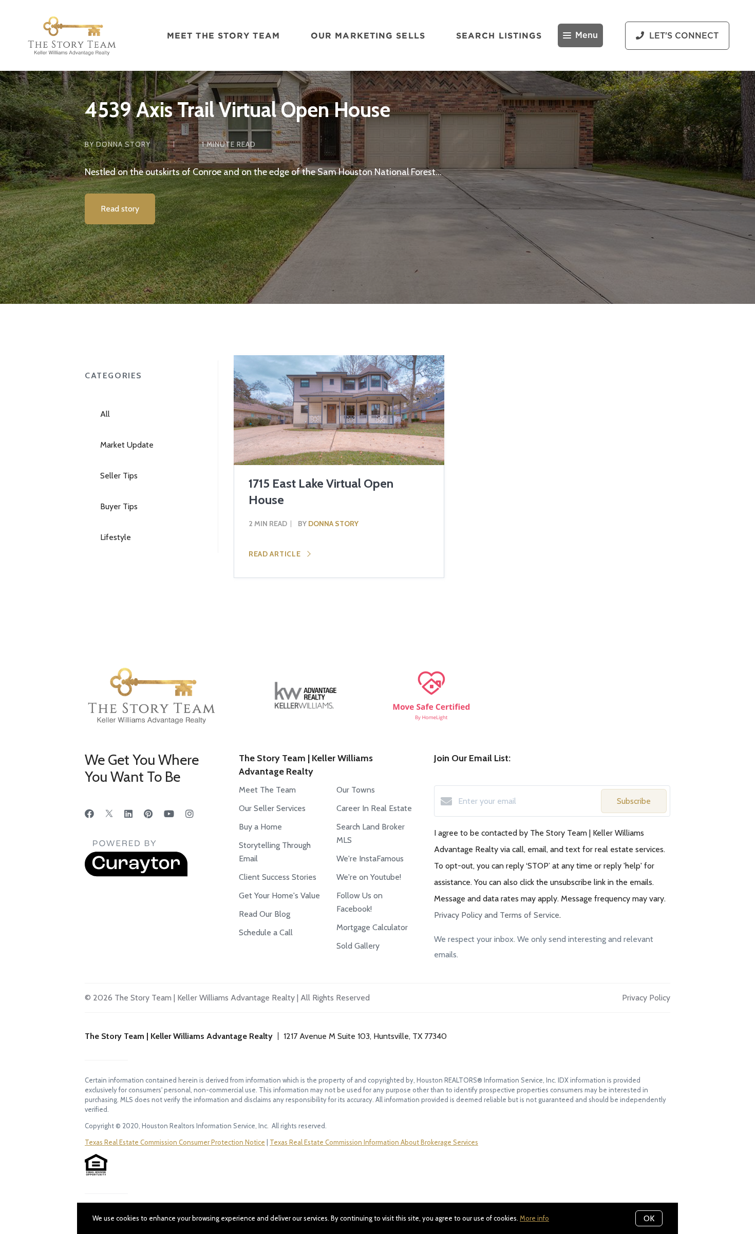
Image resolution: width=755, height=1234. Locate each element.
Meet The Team (267, 790)
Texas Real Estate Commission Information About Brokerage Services (374, 1142)
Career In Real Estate (374, 808)
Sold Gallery (358, 946)
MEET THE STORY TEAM (223, 35)
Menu (586, 35)
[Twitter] (109, 814)
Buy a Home (260, 827)
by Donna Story (117, 144)
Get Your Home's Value (279, 895)
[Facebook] (89, 814)
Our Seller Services (272, 808)
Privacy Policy (646, 997)
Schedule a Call (266, 932)
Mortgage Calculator (372, 927)
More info (534, 1218)
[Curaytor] (136, 874)
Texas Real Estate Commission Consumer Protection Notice (175, 1142)
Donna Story (333, 523)
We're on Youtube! (368, 877)
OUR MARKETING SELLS (368, 35)
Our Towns (355, 790)
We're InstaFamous (370, 858)
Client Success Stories (277, 877)
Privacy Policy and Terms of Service (496, 915)
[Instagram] (189, 814)
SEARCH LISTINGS (499, 35)
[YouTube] (169, 814)
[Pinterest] (148, 814)
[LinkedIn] (128, 814)
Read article (276, 553)
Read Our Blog (264, 914)
